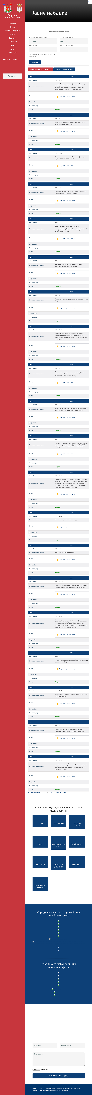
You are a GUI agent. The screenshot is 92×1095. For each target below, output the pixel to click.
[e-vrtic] (58, 936)
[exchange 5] (58, 973)
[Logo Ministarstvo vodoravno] (58, 921)
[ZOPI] (58, 947)
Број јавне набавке (66, 45)
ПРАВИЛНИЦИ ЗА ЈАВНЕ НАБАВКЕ (40, 69)
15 (45, 792)
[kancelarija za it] (58, 930)
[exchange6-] (58, 995)
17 (49, 792)
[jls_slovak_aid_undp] (58, 979)
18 (51, 792)
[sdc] (58, 982)
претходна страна (34, 792)
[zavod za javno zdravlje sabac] (58, 950)
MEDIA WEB (65, 1091)
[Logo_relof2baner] (58, 989)
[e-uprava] (58, 924)
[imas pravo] (58, 939)
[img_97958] (58, 933)
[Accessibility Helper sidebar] (90, 2)
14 (43, 792)
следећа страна (61, 792)
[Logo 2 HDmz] (59, 942)
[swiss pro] (58, 985)
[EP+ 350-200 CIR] (58, 992)
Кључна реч (33, 45)
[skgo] (58, 927)
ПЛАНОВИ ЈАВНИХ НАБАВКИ (64, 69)
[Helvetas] (58, 976)
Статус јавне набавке (67, 37)
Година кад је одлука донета (38, 37)
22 (54, 792)
